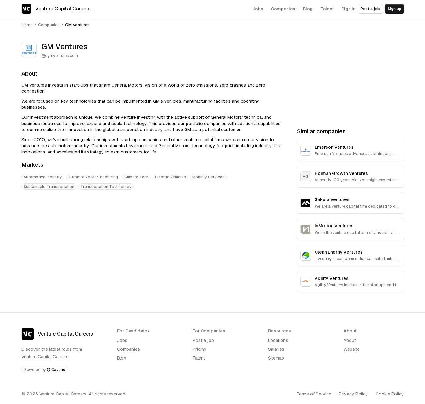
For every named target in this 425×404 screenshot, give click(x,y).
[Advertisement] (151, 214)
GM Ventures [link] (77, 24)
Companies (48, 24)
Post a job (370, 8)
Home (26, 24)
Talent (199, 358)
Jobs (122, 340)
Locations (278, 340)
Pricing (199, 349)
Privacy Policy (353, 394)
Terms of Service (314, 394)
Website (352, 349)
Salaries (276, 349)
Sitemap (276, 358)
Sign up (394, 8)
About (350, 340)
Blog (121, 358)
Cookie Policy (390, 394)
